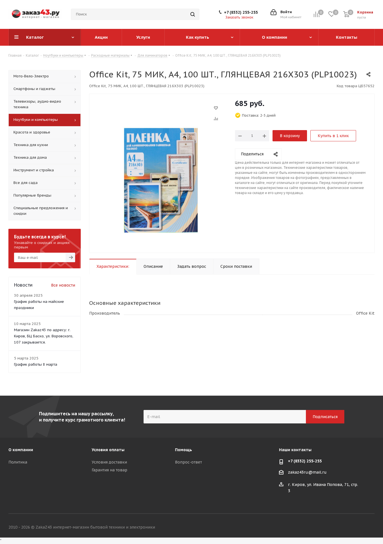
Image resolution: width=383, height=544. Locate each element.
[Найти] (192, 14)
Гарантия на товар (109, 469)
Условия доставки (109, 462)
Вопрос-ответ (188, 462)
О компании (20, 449)
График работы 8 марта (35, 364)
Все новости (63, 285)
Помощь (183, 449)
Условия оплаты (108, 449)
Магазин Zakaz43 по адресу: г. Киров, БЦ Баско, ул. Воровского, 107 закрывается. (43, 336)
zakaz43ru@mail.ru (307, 472)
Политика (17, 462)
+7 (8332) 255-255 (241, 12)
